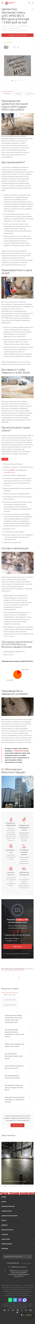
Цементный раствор (9, 1215)
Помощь (4, 1248)
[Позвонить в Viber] (20, 1300)
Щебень (4, 1225)
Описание (7, 93)
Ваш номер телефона (12, 938)
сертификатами (9, 472)
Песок (3, 1220)
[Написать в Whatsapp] (10, 1300)
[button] (12, 80)
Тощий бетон (6, 1211)
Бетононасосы (7, 1229)
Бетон (3, 1201)
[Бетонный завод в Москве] (17, 792)
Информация (6, 1244)
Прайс (3, 1197)
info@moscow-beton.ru (19, 1267)
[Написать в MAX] (25, 1300)
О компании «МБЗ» (10, 999)
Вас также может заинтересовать (13, 969)
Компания (5, 1239)
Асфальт (4, 1234)
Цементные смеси (10, 994)
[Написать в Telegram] (15, 1300)
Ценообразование (10, 1005)
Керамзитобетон (8, 1206)
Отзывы (18, 93)
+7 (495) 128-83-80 (19, 751)
